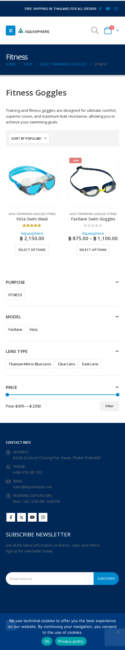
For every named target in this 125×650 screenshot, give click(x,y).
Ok (47, 641)
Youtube (32, 517)
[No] (118, 632)
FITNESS (15, 294)
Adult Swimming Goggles (26, 214)
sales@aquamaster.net (32, 486)
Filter (110, 406)
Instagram (43, 517)
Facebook (10, 517)
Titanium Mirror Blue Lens (29, 364)
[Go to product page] (32, 181)
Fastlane (15, 329)
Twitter (21, 517)
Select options (32, 249)
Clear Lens (66, 364)
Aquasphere (32, 233)
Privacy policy (71, 641)
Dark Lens (90, 364)
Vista (33, 329)
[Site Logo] (33, 31)
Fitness (51, 214)
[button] (10, 30)
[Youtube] (107, 8)
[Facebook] (100, 8)
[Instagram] (115, 8)
